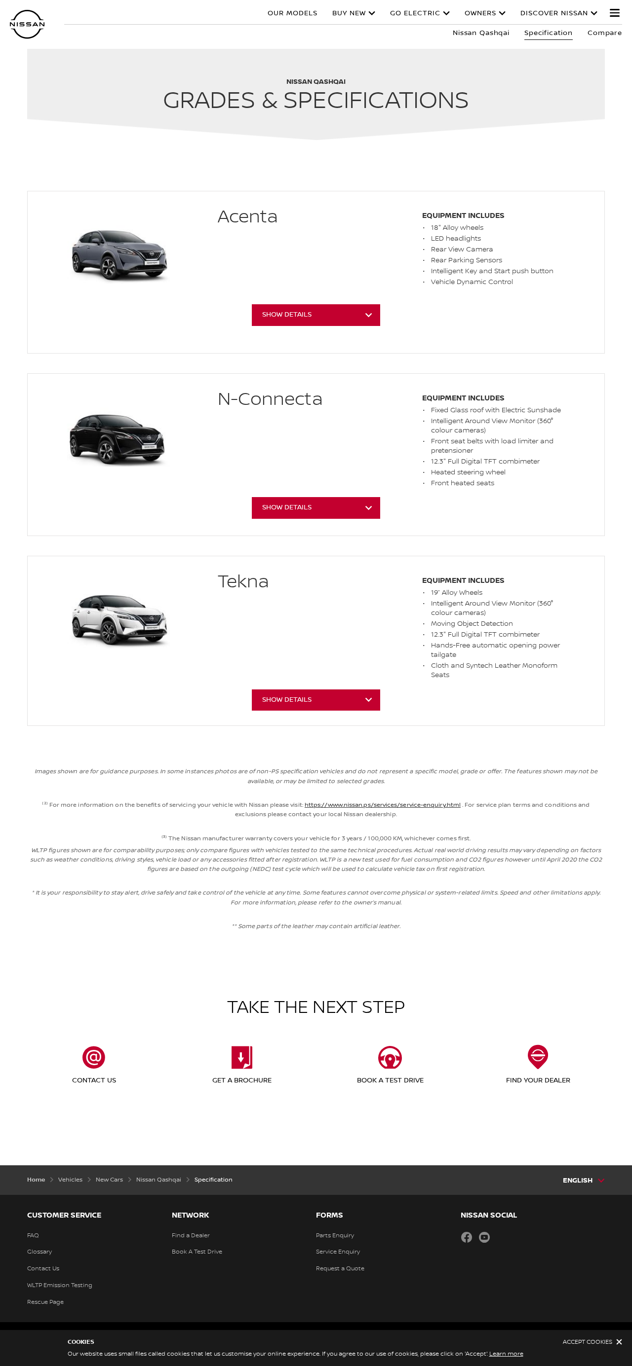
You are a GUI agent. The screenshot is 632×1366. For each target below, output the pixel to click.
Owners (480, 13)
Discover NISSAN (554, 13)
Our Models (292, 13)
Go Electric (415, 13)
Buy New (349, 13)
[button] (615, 13)
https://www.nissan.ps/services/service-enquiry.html (383, 805)
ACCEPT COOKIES (587, 1342)
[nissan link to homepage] (27, 24)
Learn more (506, 1354)
